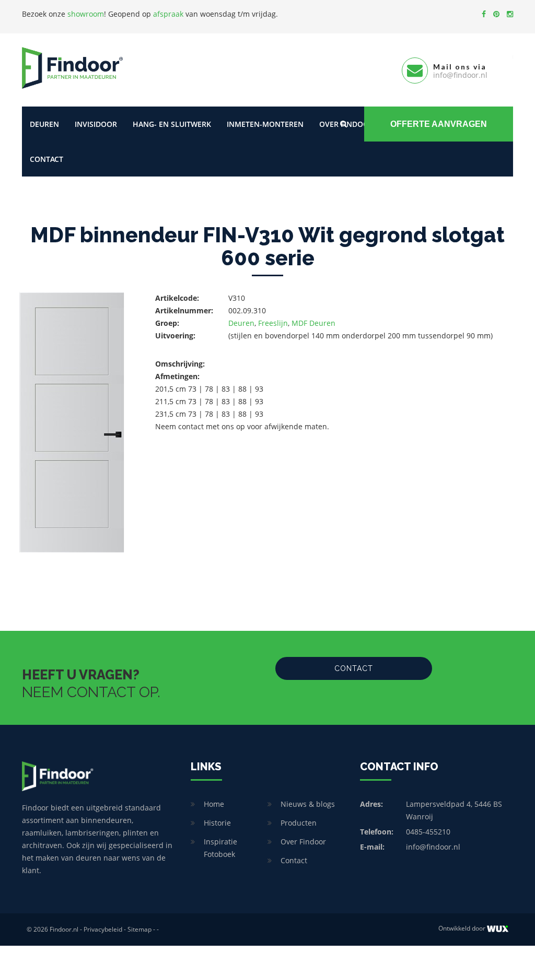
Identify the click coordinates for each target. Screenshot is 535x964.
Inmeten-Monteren (265, 124)
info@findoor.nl (433, 847)
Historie (217, 823)
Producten (299, 823)
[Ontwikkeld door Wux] (497, 928)
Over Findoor (303, 842)
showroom (85, 14)
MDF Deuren (313, 323)
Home (214, 804)
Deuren (44, 124)
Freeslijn (273, 323)
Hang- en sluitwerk (172, 124)
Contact (46, 159)
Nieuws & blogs (308, 804)
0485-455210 (428, 832)
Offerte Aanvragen (438, 124)
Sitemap (139, 929)
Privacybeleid (103, 929)
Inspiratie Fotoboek (220, 848)
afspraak (168, 14)
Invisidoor (96, 124)
